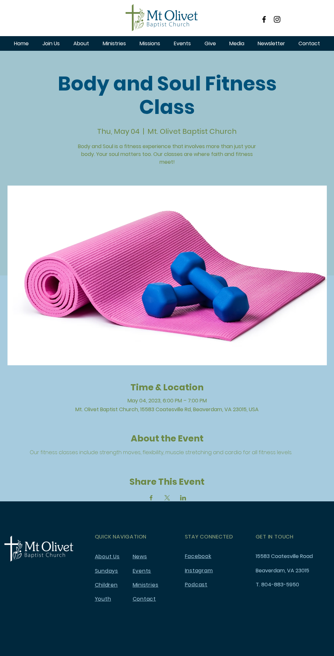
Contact (144, 599)
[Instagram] (277, 19)
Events (142, 571)
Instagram (199, 570)
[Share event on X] (167, 497)
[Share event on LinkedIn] (183, 497)
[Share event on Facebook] (151, 497)
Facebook (198, 556)
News (140, 556)
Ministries (146, 585)
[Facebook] (264, 19)
